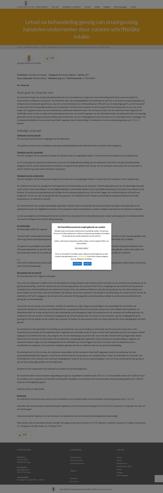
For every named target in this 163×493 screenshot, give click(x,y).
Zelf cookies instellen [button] (81, 248)
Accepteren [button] (77, 264)
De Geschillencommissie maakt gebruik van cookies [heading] (81, 227)
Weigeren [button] (87, 264)
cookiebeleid (81, 256)
